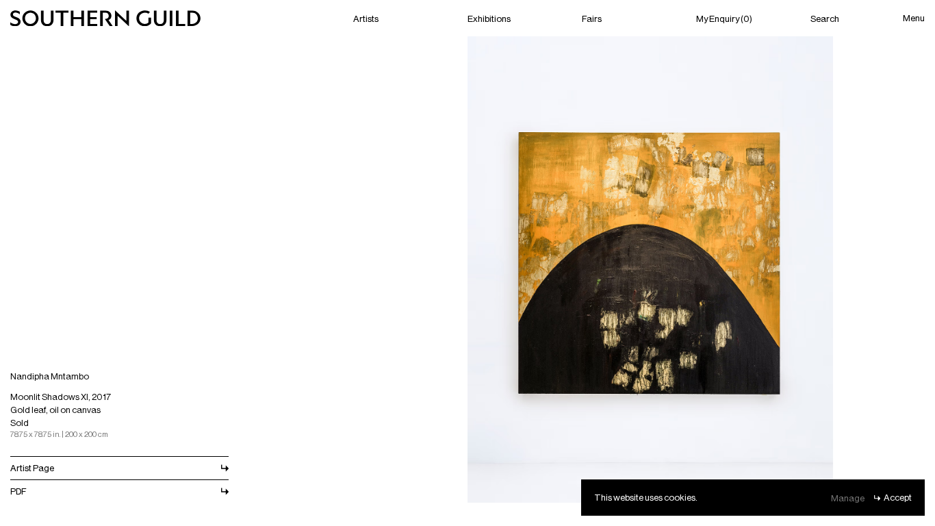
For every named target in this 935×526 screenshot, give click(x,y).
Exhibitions (489, 18)
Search (824, 18)
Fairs (592, 18)
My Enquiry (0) (724, 18)
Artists (366, 18)
